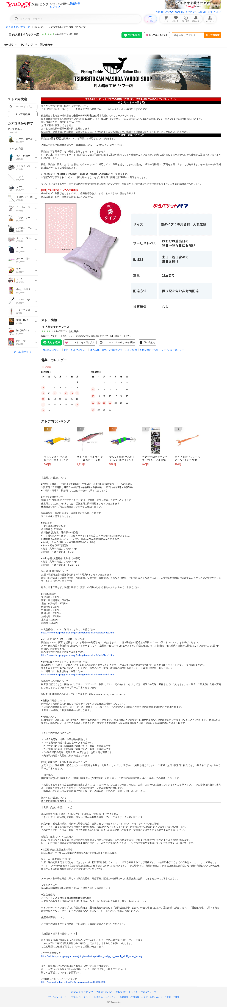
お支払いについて (52, 350)
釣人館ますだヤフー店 (18, 27)
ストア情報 (131, 350)
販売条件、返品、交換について (106, 350)
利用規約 (98, 997)
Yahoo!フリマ (148, 991)
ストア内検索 (213, 35)
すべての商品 (16, 148)
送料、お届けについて (75, 350)
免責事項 (124, 997)
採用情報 (135, 997)
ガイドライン (111, 997)
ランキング (27, 44)
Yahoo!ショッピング (82, 991)
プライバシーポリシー (172, 350)
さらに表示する (22, 351)
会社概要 (73, 34)
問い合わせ (46, 44)
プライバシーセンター (81, 997)
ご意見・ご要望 (172, 997)
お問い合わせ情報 (149, 350)
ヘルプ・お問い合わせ (151, 997)
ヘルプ (217, 11)
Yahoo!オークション (126, 991)
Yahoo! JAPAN (164, 11)
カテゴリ (8, 44)
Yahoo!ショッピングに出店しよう (193, 11)
